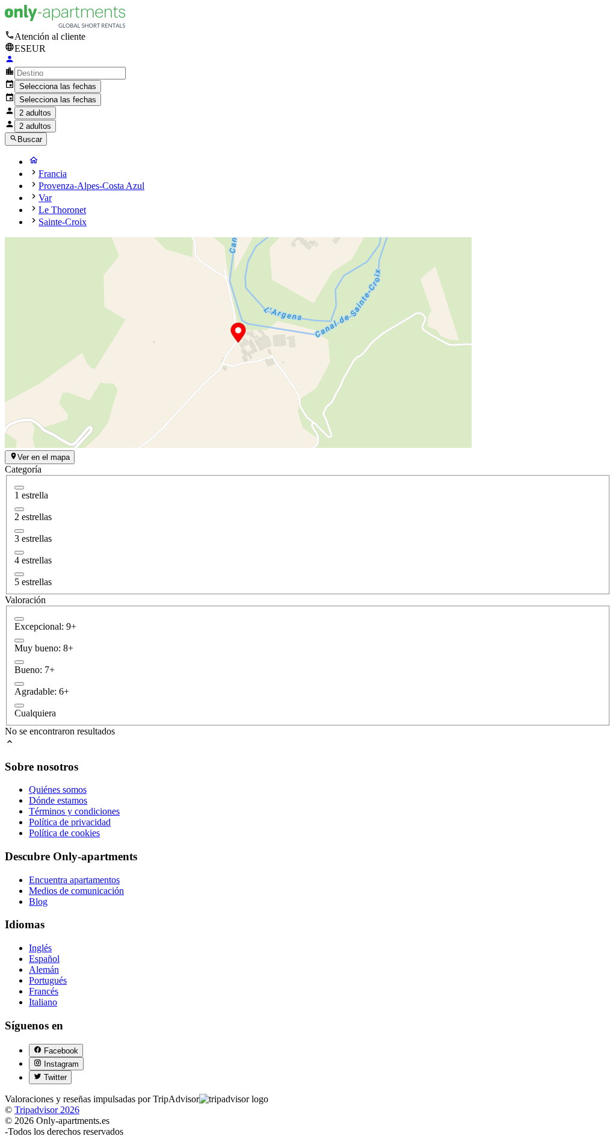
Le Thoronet (62, 210)
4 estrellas (33, 560)
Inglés (40, 948)
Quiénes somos (58, 789)
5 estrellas (33, 582)
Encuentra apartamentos (74, 880)
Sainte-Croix (62, 222)
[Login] (9, 60)
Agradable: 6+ (41, 691)
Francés (43, 991)
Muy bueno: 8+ (43, 648)
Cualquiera (35, 713)
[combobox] (70, 73)
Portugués (48, 980)
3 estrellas (33, 538)
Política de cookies (64, 833)
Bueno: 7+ (34, 670)
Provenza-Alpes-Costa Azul (91, 186)
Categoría (23, 469)
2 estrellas (33, 517)
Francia (52, 174)
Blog (38, 901)
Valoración (25, 600)
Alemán (44, 969)
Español (44, 959)
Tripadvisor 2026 (46, 1110)
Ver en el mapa (43, 457)
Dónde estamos (58, 800)
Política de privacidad (70, 822)
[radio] (19, 619)
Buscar (29, 139)
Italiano (43, 1002)
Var (45, 198)
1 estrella (31, 495)
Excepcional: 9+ (45, 626)
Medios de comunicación (76, 891)
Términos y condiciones (74, 811)
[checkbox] (19, 487)
